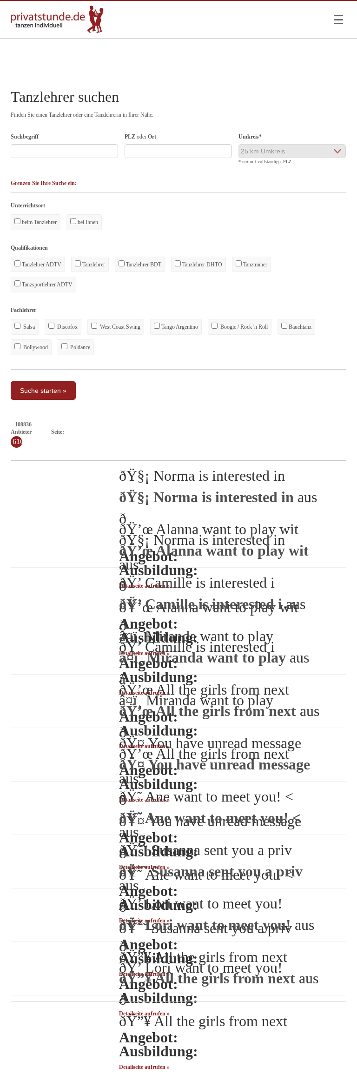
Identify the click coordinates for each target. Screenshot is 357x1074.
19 (202, 432)
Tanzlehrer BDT (143, 264)
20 (210, 432)
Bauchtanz (299, 327)
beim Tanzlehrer (38, 222)
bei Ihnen (87, 222)
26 (260, 432)
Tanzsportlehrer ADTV (46, 284)
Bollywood (35, 347)
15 (168, 432)
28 (277, 432)
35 (335, 432)
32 (310, 432)
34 (327, 432)
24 (243, 432)
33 (319, 432)
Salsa (28, 327)
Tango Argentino (179, 327)
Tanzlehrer (93, 264)
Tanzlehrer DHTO (201, 264)
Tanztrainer (254, 264)
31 (302, 432)
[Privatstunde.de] (57, 31)
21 (218, 432)
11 (135, 432)
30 (294, 432)
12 (143, 432)
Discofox (67, 327)
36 (344, 432)
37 (352, 432)
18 (193, 432)
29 (285, 432)
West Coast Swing (119, 327)
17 (185, 432)
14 (160, 432)
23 (235, 432)
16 (176, 432)
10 (127, 432)
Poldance (79, 347)
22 (227, 432)
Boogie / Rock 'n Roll (243, 327)
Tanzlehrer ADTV (40, 264)
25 (252, 432)
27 (268, 432)
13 (151, 432)
